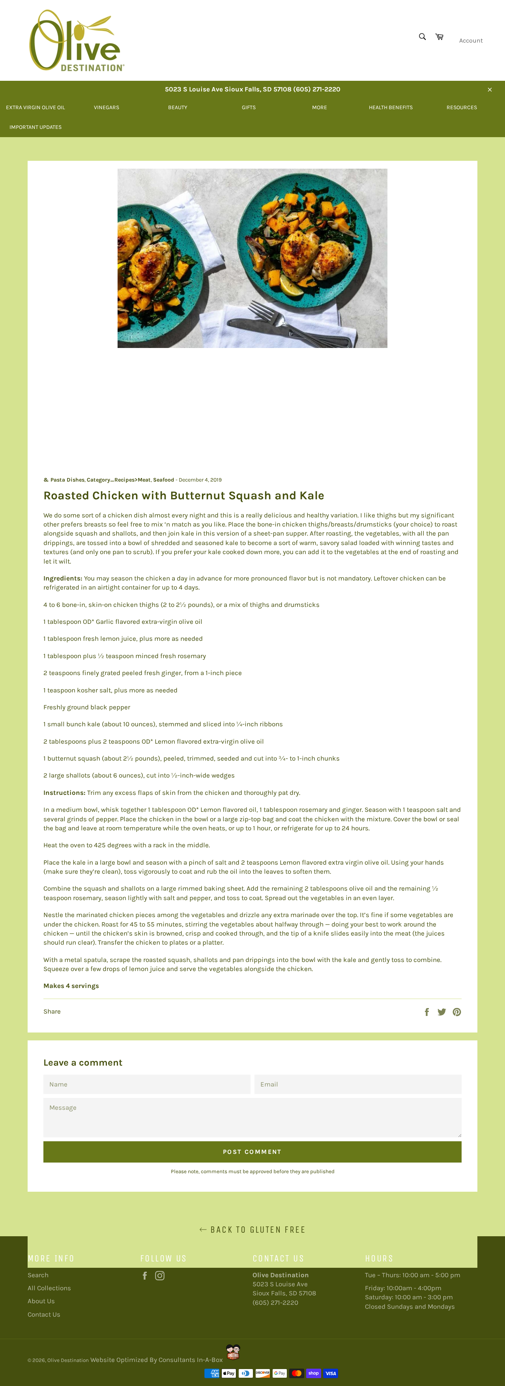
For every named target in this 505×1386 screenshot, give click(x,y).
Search (38, 1275)
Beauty (177, 107)
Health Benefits (391, 107)
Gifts (249, 107)
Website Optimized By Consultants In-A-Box (156, 1360)
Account (471, 40)
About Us (41, 1301)
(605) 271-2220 (275, 1302)
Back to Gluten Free (256, 1229)
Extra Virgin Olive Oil (35, 107)
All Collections (49, 1288)
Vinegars (106, 107)
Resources (462, 107)
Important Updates (35, 127)
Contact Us (44, 1314)
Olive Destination (68, 1360)
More (319, 107)
